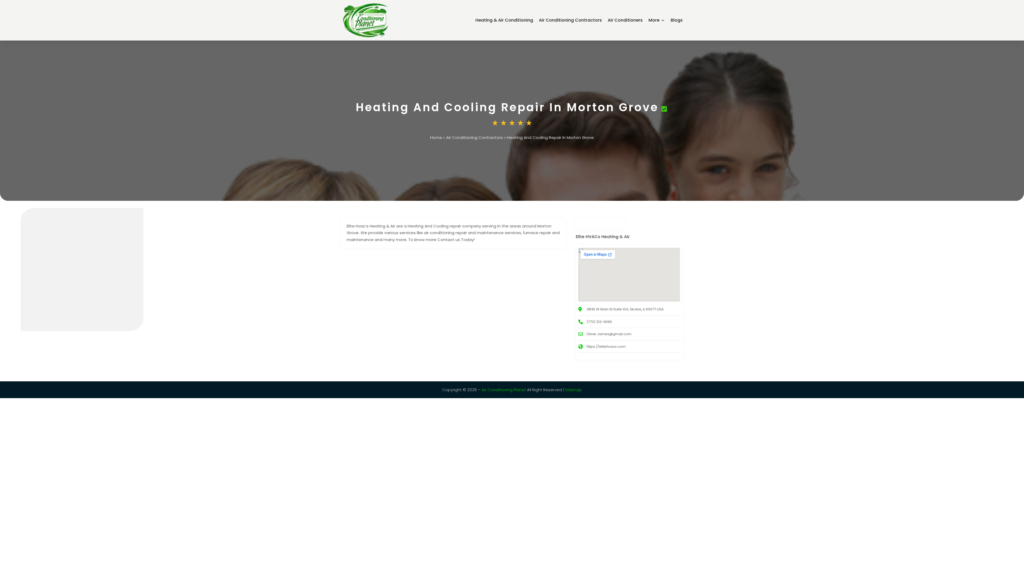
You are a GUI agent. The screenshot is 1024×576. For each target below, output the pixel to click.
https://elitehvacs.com (606, 346)
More (654, 20)
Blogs (677, 20)
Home (436, 137)
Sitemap (573, 390)
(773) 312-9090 (599, 321)
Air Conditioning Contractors (570, 20)
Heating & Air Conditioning (504, 20)
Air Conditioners (625, 20)
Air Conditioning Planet (504, 390)
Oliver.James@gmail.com (608, 334)
